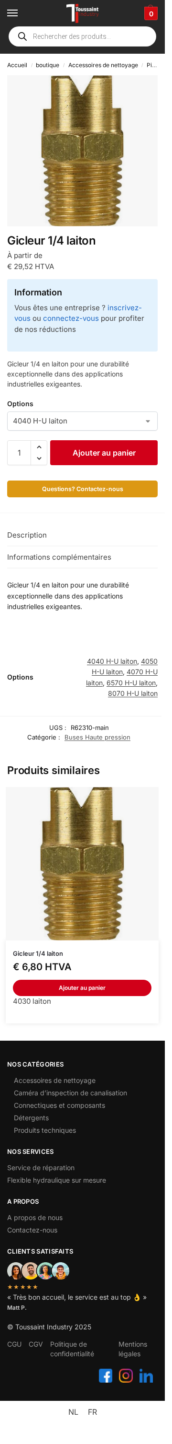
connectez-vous (71, 318)
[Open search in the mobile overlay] (82, 36)
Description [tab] (27, 535)
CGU (14, 1344)
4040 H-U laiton (112, 661)
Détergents (31, 1118)
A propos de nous (35, 1217)
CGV (36, 1344)
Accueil (17, 65)
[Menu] (21, 13)
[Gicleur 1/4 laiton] (82, 863)
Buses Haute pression (97, 737)
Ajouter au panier (104, 453)
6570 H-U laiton (131, 683)
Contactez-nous (32, 1230)
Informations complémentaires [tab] (59, 557)
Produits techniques (45, 1130)
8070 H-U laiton (133, 693)
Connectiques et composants (59, 1105)
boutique (47, 65)
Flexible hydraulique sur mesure (56, 1180)
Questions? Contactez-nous (82, 489)
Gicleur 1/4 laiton (38, 953)
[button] (150, 13)
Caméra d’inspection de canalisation (70, 1093)
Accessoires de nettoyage (103, 65)
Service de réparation (41, 1167)
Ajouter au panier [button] (82, 987)
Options (20, 403)
